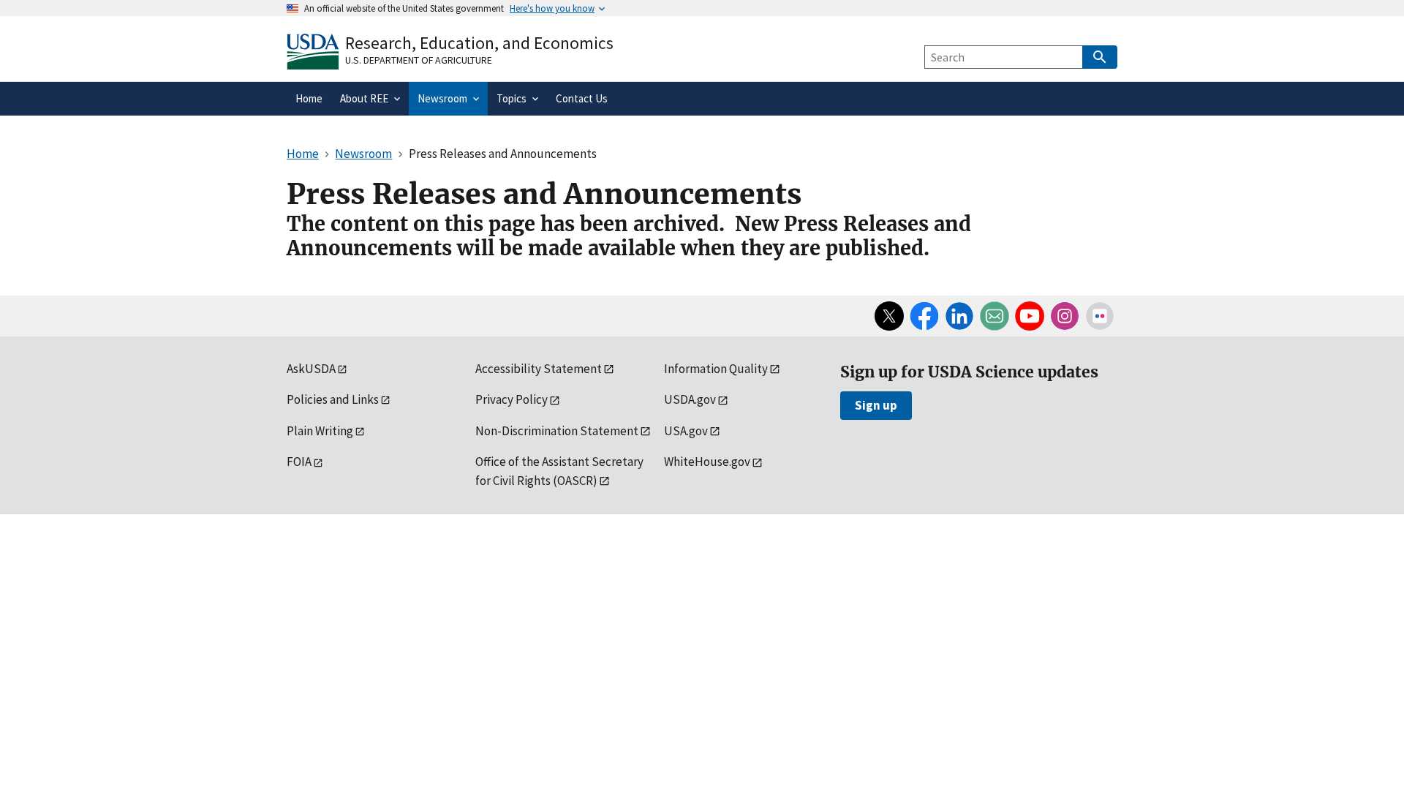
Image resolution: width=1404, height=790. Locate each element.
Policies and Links (333, 399)
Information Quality (716, 369)
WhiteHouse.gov (707, 462)
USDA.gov (690, 399)
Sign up (876, 405)
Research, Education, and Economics (479, 42)
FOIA (299, 462)
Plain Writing (320, 431)
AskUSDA (311, 369)
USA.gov (686, 431)
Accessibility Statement (538, 369)
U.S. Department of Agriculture (418, 60)
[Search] (1099, 57)
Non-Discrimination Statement (556, 431)
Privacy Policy (511, 399)
